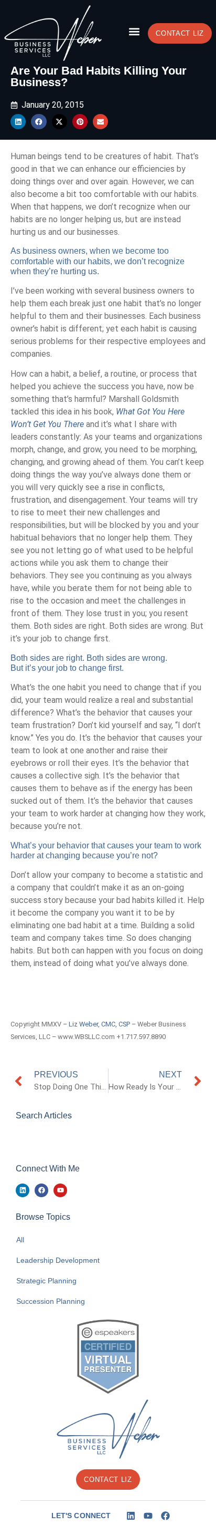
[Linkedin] (22, 1190)
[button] (134, 31)
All (20, 1240)
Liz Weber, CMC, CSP (99, 1024)
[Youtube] (60, 1190)
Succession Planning (50, 1301)
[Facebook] (41, 1190)
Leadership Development (58, 1260)
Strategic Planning (46, 1280)
